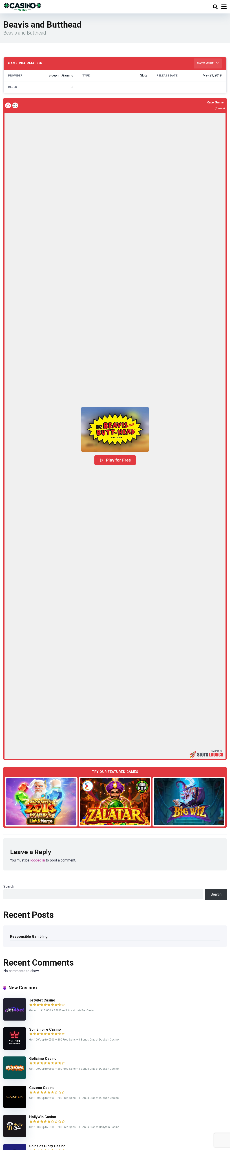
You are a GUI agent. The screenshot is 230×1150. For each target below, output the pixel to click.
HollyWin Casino (42, 1117)
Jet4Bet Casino (42, 1000)
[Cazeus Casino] (14, 1107)
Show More (206, 63)
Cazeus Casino (42, 1088)
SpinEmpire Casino (45, 1029)
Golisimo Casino (43, 1058)
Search (8, 886)
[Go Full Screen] (15, 105)
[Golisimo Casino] (14, 1078)
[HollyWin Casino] (14, 1136)
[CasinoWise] (22, 6)
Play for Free (118, 460)
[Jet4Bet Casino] (14, 1019)
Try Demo (41, 802)
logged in (37, 860)
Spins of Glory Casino (47, 1146)
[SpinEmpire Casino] (14, 1048)
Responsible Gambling (29, 936)
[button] (115, 429)
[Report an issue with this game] (8, 105)
